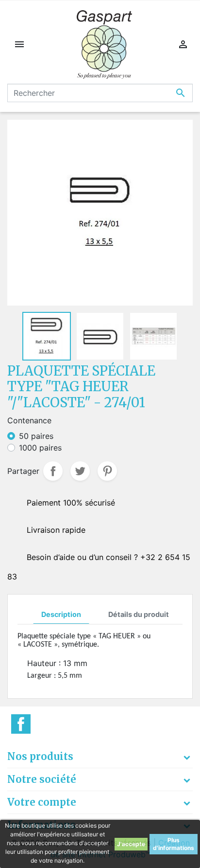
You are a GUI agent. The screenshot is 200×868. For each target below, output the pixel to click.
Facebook (21, 724)
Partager (53, 471)
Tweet (80, 471)
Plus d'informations (173, 843)
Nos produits (40, 756)
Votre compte (41, 802)
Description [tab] (61, 614)
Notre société (41, 779)
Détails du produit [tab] (138, 614)
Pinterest (107, 471)
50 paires (36, 436)
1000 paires (40, 447)
